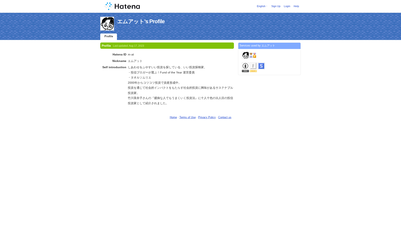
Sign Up (275, 6)
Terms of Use (187, 117)
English (261, 6)
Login (287, 6)
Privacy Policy (207, 117)
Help (296, 6)
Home (173, 117)
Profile (108, 36)
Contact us (224, 117)
